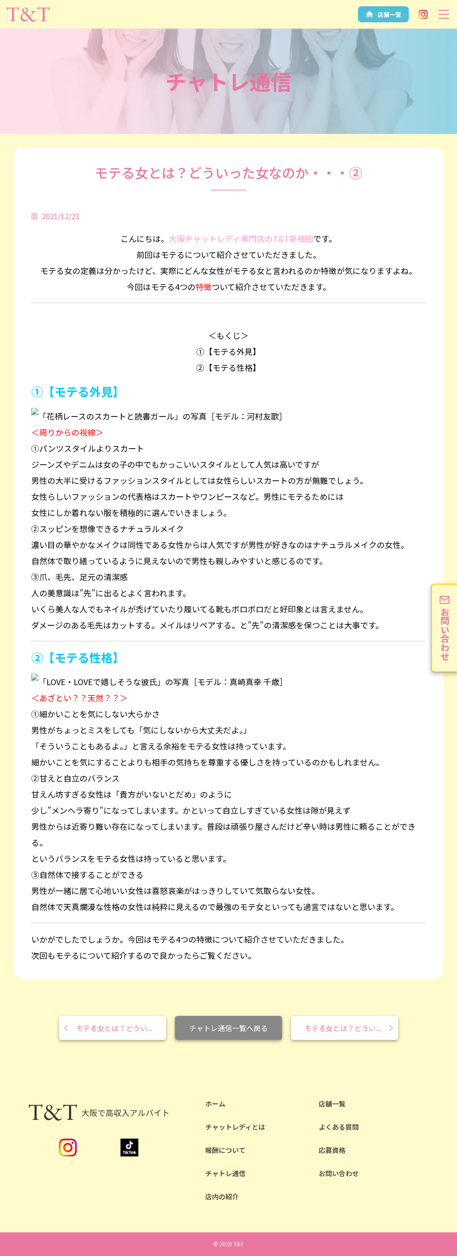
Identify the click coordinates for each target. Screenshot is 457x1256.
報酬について (225, 1150)
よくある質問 (339, 1126)
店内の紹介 (222, 1196)
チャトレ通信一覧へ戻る (228, 1028)
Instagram (423, 14)
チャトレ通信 (225, 1173)
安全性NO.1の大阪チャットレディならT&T (28, 14)
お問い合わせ (339, 1173)
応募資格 (332, 1150)
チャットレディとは (235, 1126)
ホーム (215, 1103)
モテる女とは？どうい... (114, 1028)
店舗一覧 (332, 1103)
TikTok (129, 1147)
